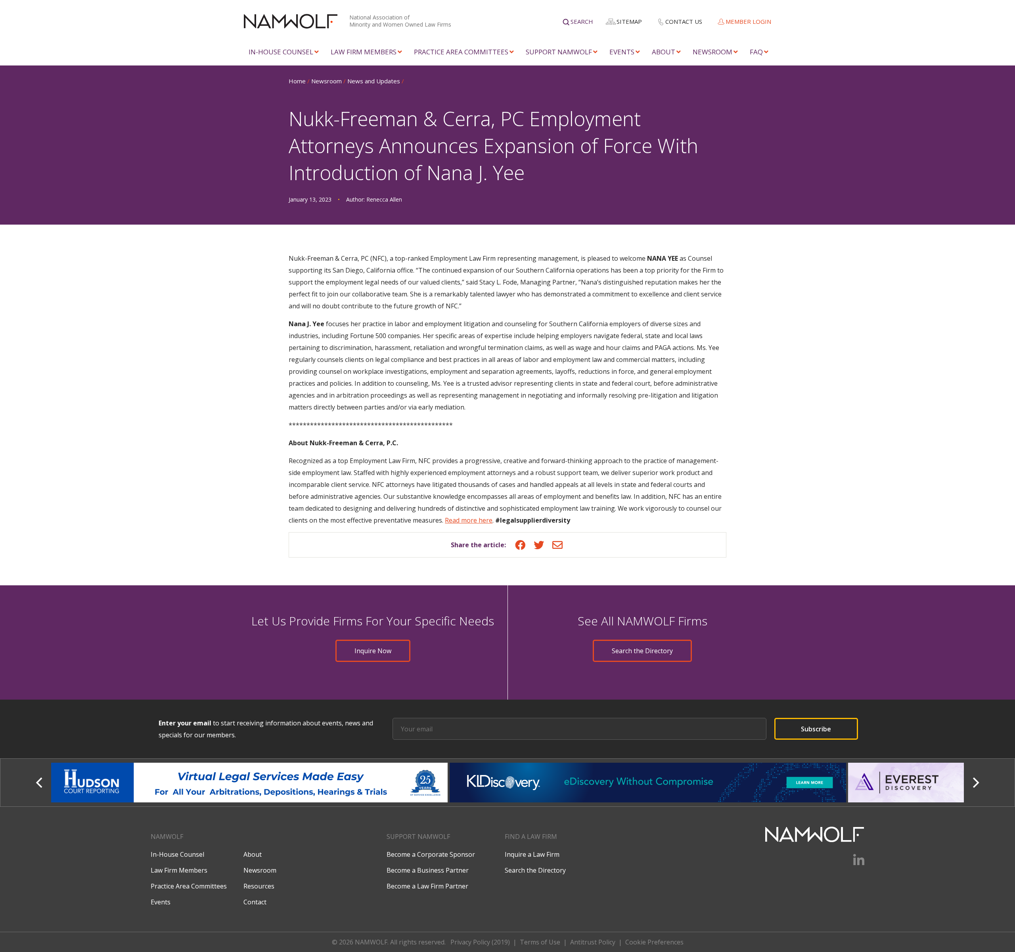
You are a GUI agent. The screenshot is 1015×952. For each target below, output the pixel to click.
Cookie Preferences (654, 942)
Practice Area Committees (461, 51)
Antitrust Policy (592, 942)
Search (582, 21)
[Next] (975, 782)
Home (297, 81)
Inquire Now (372, 650)
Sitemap (629, 21)
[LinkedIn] (853, 862)
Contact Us (683, 21)
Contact (254, 902)
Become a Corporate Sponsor (431, 854)
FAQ (756, 51)
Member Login (748, 21)
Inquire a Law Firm (532, 854)
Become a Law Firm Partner (427, 886)
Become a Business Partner (428, 870)
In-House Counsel (281, 51)
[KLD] (250, 782)
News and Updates (373, 81)
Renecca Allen (384, 199)
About (663, 51)
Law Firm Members (363, 51)
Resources (258, 886)
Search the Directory (642, 650)
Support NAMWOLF (559, 51)
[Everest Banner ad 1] (649, 782)
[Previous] (40, 782)
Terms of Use (540, 942)
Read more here (468, 520)
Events (621, 51)
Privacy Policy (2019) (480, 942)
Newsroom (712, 51)
